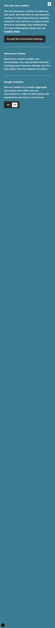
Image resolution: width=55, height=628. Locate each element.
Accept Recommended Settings (25, 39)
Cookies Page (11, 31)
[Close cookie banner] (49, 4)
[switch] (11, 104)
